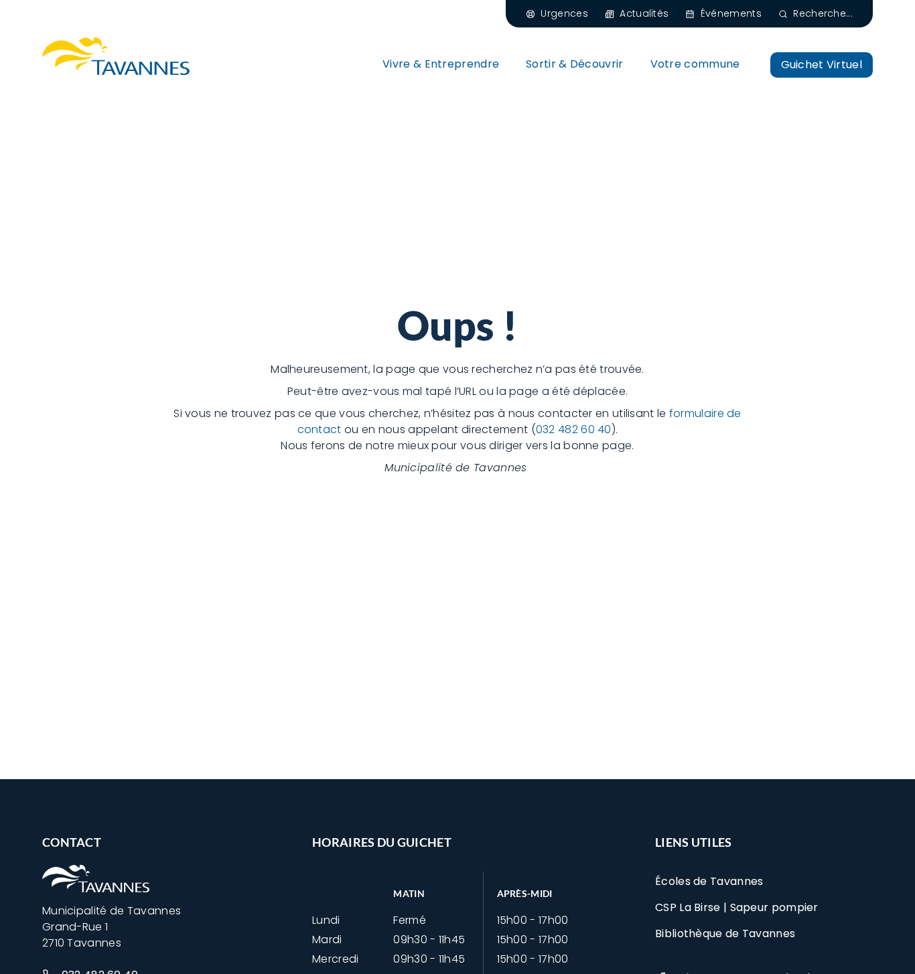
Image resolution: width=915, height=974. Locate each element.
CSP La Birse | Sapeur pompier (737, 907)
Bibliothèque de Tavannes (725, 933)
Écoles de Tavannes (709, 881)
